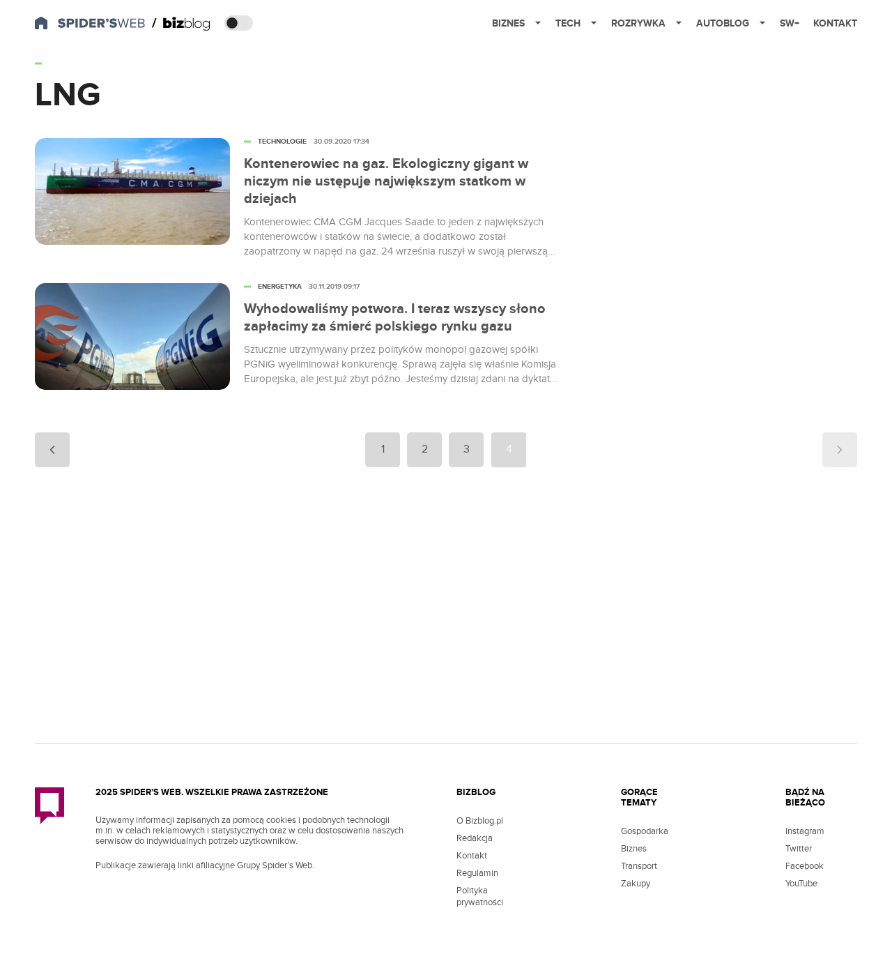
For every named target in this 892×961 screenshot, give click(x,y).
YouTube (801, 883)
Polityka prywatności (479, 896)
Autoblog (722, 23)
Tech (567, 23)
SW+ (789, 23)
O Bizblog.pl (479, 820)
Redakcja (474, 838)
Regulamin (477, 873)
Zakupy (635, 883)
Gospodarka (644, 831)
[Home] (181, 24)
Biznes (508, 23)
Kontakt (835, 23)
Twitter (798, 848)
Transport (639, 866)
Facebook (804, 866)
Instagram (804, 831)
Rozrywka (638, 23)
